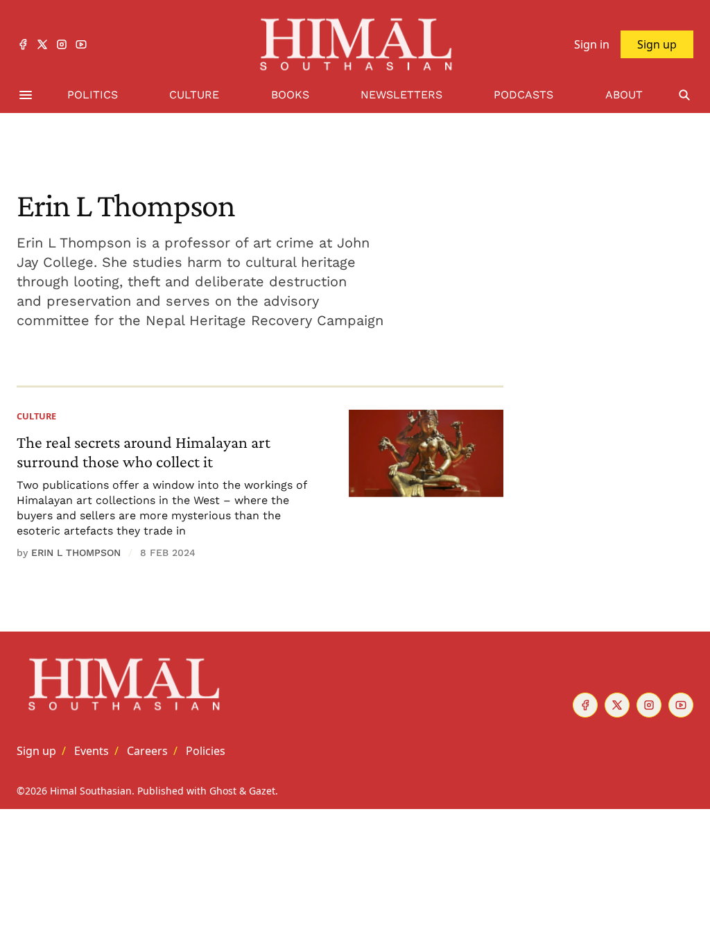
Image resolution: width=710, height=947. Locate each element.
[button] (36, 750)
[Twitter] (42, 44)
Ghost (222, 790)
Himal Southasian (91, 790)
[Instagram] (61, 44)
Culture (36, 416)
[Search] (684, 95)
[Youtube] (81, 44)
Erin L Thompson (76, 552)
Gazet (262, 790)
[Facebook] (23, 44)
